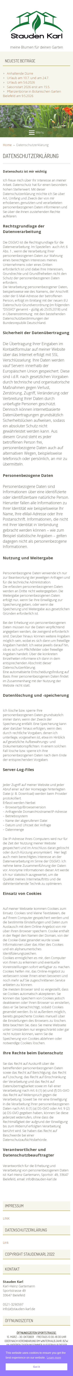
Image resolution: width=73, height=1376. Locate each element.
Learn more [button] (54, 1357)
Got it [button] (36, 1366)
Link (6, 1242)
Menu (40, 132)
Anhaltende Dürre (20, 73)
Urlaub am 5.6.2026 (21, 82)
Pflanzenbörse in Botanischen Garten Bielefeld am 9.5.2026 (32, 93)
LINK (6, 1218)
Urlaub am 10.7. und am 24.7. (28, 78)
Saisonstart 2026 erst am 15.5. (28, 87)
